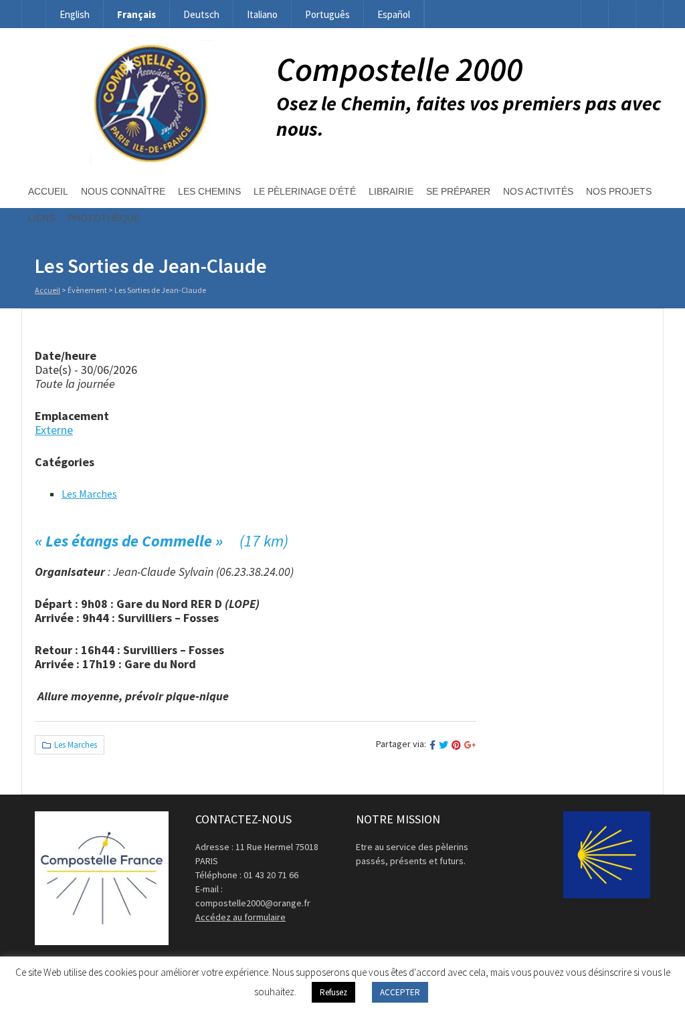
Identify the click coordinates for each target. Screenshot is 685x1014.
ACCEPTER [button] (400, 992)
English (75, 14)
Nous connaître (123, 191)
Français (136, 14)
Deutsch (201, 14)
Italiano (262, 14)
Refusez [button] (333, 992)
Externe (54, 429)
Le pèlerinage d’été (305, 191)
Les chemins (209, 191)
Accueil (48, 191)
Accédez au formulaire (240, 917)
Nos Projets (619, 191)
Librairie (391, 191)
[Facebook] (594, 14)
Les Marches (89, 493)
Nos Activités (538, 191)
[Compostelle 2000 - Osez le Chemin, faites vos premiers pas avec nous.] (149, 162)
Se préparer (458, 191)
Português (327, 14)
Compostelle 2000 (399, 69)
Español (393, 14)
